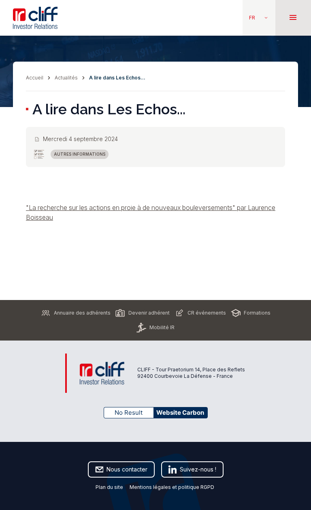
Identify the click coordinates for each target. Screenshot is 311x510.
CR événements (206, 313)
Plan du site (109, 487)
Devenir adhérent (149, 313)
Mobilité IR (162, 327)
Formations (257, 313)
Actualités (66, 78)
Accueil (34, 78)
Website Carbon (180, 412)
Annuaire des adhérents (82, 313)
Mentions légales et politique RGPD (172, 487)
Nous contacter (127, 469)
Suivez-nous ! (198, 469)
